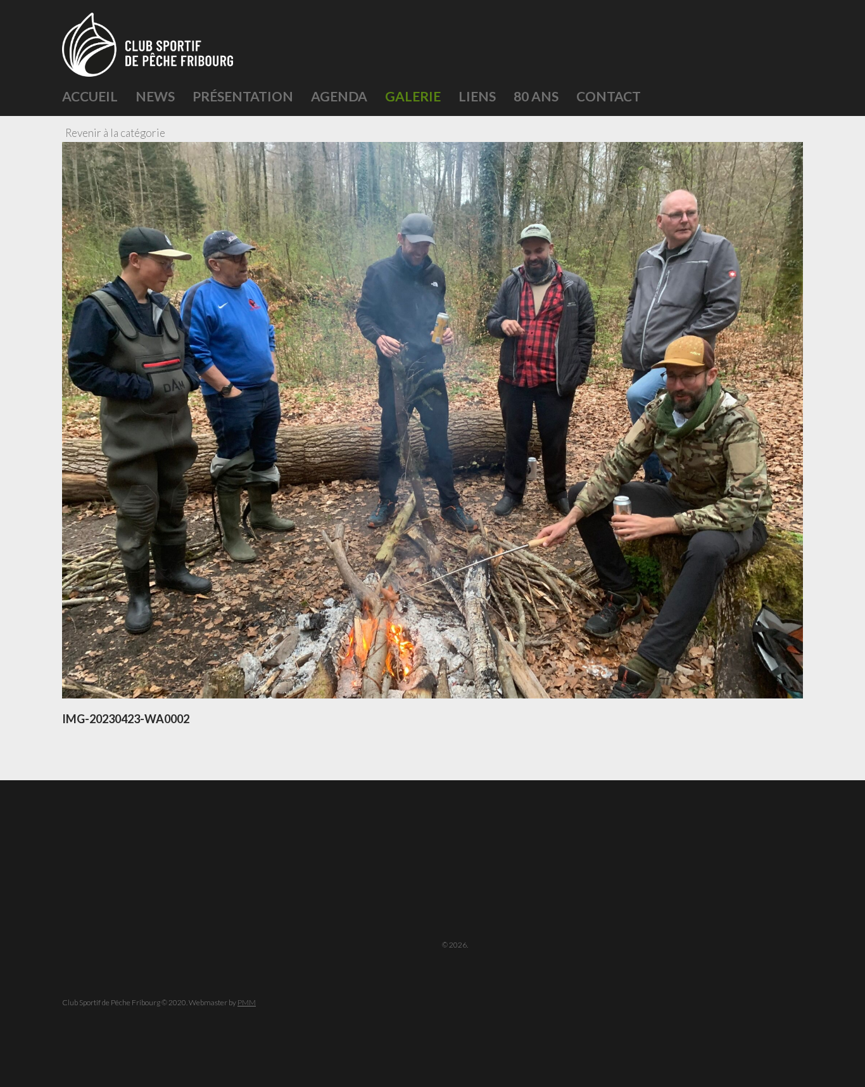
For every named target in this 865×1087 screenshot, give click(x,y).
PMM (246, 1002)
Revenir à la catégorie (115, 132)
